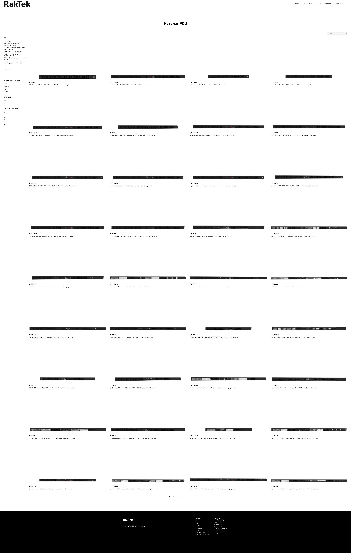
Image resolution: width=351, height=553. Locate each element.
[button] (346, 4)
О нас (197, 530)
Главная (296, 4)
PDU (303, 4)
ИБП (310, 4)
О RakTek (338, 4)
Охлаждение (328, 4)
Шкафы (318, 4)
